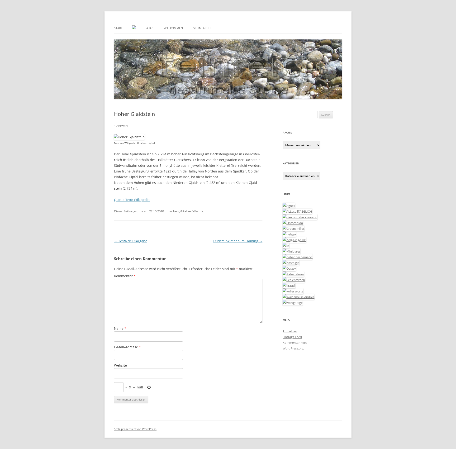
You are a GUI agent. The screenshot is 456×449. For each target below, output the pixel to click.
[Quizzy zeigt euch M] (289, 268)
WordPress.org (293, 348)
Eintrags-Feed (292, 337)
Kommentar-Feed (295, 342)
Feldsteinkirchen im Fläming (237, 241)
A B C (149, 28)
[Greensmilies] (293, 228)
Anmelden (290, 331)
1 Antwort (121, 126)
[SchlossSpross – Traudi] (289, 285)
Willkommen (173, 28)
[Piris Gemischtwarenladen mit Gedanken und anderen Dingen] (293, 291)
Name (120, 328)
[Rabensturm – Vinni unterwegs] (293, 274)
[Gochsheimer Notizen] (289, 234)
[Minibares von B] (291, 251)
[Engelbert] (297, 211)
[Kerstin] (291, 263)
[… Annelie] (298, 257)
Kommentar (125, 276)
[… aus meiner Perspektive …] (298, 297)
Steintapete (202, 28)
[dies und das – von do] (300, 217)
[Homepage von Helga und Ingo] (294, 240)
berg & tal (180, 211)
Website (120, 365)
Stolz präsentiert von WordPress (135, 429)
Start (118, 28)
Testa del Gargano (130, 241)
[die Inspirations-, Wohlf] (294, 280)
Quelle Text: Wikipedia (132, 199)
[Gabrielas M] (286, 246)
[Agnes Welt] (289, 206)
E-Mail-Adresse (127, 347)
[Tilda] (293, 223)
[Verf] (293, 303)
